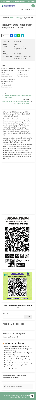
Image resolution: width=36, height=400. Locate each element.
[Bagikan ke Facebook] (11, 36)
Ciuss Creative (22, 397)
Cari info (5, 313)
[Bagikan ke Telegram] (22, 36)
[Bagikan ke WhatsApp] (19, 36)
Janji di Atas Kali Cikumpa (12, 369)
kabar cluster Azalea (14, 343)
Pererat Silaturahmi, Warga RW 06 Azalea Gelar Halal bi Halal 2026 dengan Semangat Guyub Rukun (17, 359)
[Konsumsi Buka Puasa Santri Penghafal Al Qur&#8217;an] (9, 72)
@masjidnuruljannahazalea (13, 386)
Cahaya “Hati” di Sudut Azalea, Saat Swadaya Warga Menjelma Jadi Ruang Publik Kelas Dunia (18, 365)
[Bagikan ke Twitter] (15, 36)
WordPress (16, 395)
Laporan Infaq (19, 17)
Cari (29, 316)
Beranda (12, 17)
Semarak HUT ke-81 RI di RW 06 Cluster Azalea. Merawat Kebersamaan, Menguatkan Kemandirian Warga (18, 349)
